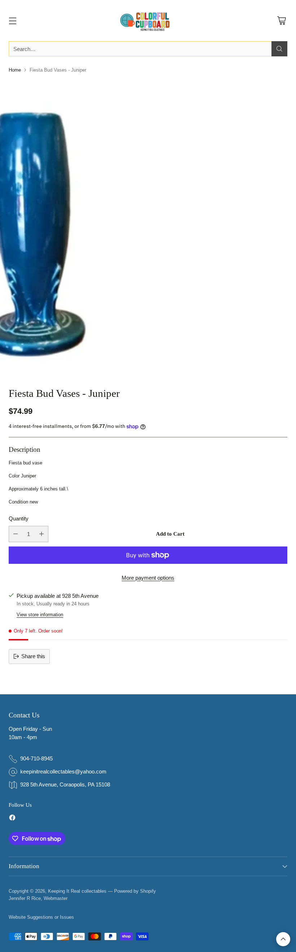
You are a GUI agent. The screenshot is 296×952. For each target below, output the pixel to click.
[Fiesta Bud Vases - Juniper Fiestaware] (148, 228)
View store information (40, 614)
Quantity (19, 518)
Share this (33, 656)
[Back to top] (283, 939)
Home (15, 70)
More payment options (148, 578)
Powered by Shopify (135, 891)
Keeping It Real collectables (77, 891)
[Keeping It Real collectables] (148, 20)
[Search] (279, 48)
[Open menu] (12, 20)
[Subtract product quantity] (15, 534)
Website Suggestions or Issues (41, 917)
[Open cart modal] (281, 20)
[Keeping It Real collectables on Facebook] (12, 818)
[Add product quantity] (41, 534)
